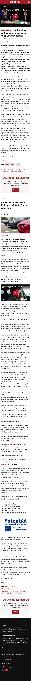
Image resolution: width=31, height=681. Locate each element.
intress (19, 164)
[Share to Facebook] (2, 42)
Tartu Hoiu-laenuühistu (8, 169)
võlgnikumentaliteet (16, 171)
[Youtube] (6, 670)
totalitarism (18, 593)
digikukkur (16, 473)
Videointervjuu (4, 6)
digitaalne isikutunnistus (8, 588)
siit (13, 631)
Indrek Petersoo (10, 38)
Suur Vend (9, 593)
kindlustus (13, 167)
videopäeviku (16, 261)
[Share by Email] (7, 42)
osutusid (12, 445)
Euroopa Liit (20, 588)
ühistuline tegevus (21, 169)
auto (7, 586)
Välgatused (5, 171)
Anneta (15, 190)
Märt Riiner (22, 167)
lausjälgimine (24, 591)
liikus (3, 593)
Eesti (2, 198)
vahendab (17, 273)
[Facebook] (3, 670)
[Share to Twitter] (4, 42)
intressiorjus (5, 167)
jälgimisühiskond (6, 591)
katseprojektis (5, 464)
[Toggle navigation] (29, 2)
